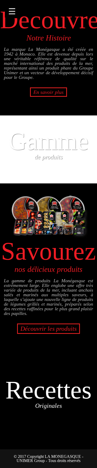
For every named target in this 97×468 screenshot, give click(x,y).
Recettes (48, 392)
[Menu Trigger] (12, 11)
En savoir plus (48, 92)
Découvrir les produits (48, 328)
